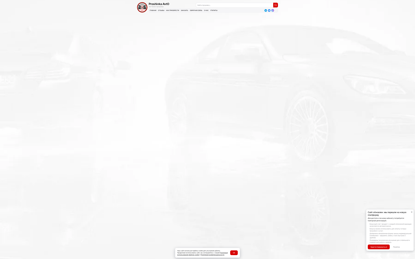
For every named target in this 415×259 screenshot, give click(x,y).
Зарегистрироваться (378, 247)
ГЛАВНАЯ (153, 10)
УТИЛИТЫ (213, 10)
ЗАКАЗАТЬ (184, 10)
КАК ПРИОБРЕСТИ (172, 10)
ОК (234, 253)
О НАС (206, 10)
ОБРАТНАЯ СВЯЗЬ (196, 10)
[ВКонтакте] (269, 10)
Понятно (396, 247)
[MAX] (272, 10)
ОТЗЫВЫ (161, 10)
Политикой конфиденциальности (212, 255)
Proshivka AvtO (159, 4)
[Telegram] (265, 10)
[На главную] (142, 7)
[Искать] (275, 5)
